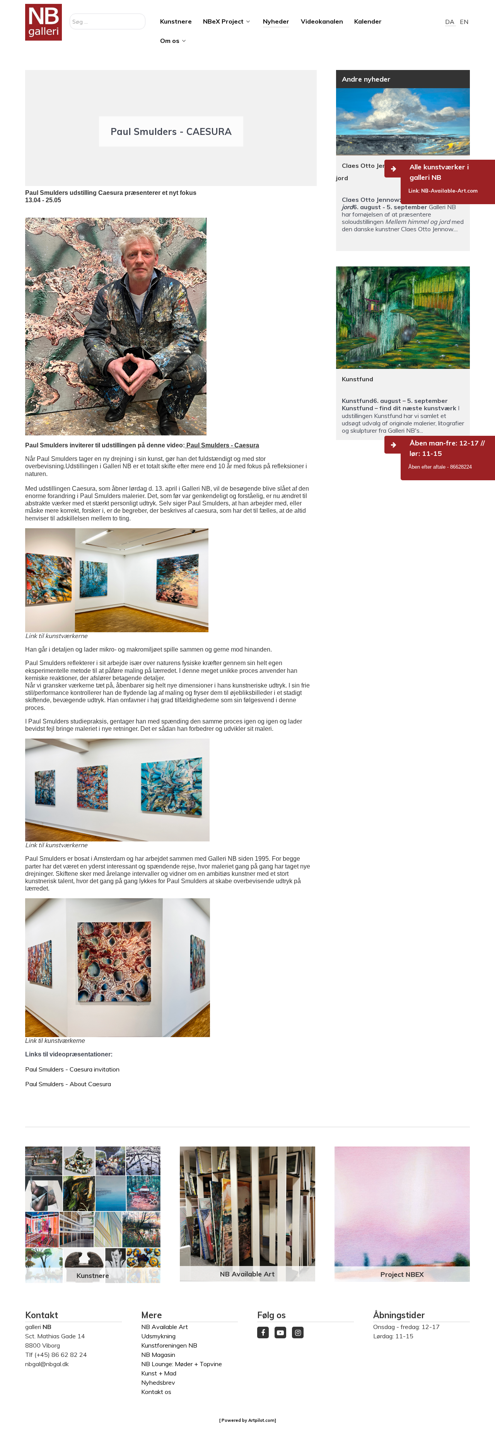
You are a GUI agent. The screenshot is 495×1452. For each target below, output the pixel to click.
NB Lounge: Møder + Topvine (181, 1364)
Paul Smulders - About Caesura (68, 1084)
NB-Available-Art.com (449, 191)
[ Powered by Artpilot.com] (247, 1420)
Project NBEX (402, 1274)
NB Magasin (158, 1354)
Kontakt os (156, 1392)
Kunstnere (93, 1275)
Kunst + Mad (158, 1373)
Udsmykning (158, 1336)
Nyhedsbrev (158, 1382)
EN (464, 22)
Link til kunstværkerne (56, 636)
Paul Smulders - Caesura (222, 445)
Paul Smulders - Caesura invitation (72, 1069)
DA (450, 22)
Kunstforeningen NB (169, 1345)
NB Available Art (247, 1273)
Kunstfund (357, 379)
